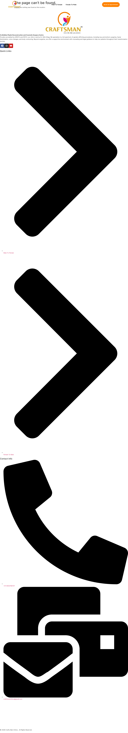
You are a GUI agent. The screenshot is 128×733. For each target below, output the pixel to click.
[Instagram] (6, 46)
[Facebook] (2, 46)
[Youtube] (11, 46)
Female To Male (71, 4)
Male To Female (57, 4)
